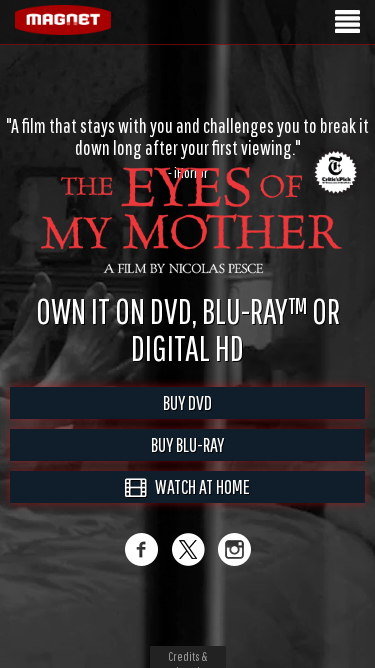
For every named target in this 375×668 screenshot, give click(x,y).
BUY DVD (187, 402)
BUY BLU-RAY (187, 444)
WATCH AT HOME (198, 486)
